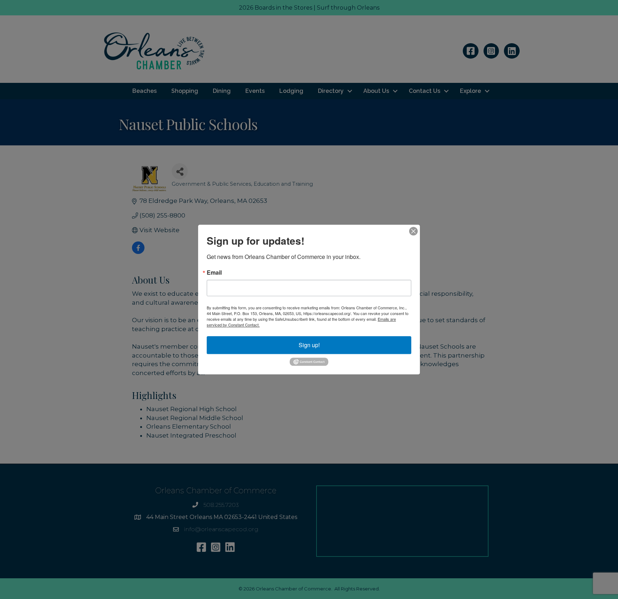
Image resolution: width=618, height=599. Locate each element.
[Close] (413, 231)
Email (214, 272)
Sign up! (309, 345)
